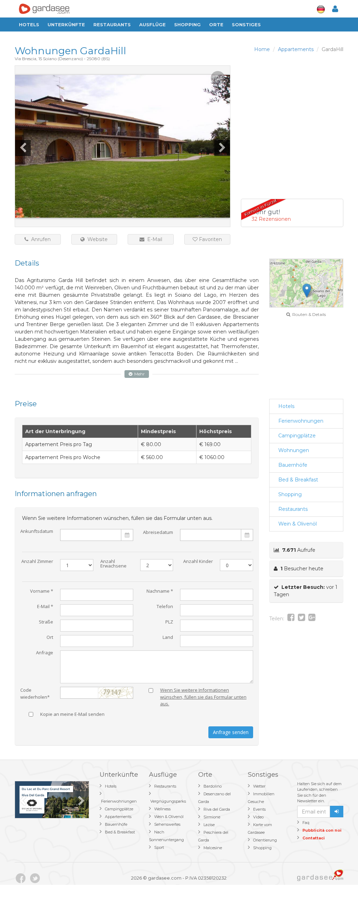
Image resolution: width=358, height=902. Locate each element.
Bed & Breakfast (298, 480)
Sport (159, 847)
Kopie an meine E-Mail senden (72, 714)
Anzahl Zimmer (37, 561)
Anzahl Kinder (198, 561)
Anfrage (44, 653)
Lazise (209, 824)
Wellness (162, 808)
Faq (305, 822)
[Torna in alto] (338, 882)
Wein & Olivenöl (297, 524)
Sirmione (211, 817)
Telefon (165, 606)
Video (258, 817)
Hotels (29, 24)
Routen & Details (308, 314)
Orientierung (265, 840)
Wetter (259, 786)
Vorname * (41, 591)
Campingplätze (297, 435)
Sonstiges (246, 24)
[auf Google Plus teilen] (312, 618)
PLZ (169, 622)
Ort (49, 637)
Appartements (118, 816)
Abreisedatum (158, 532)
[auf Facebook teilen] (291, 618)
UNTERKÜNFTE (66, 24)
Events (259, 809)
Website (96, 239)
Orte (216, 24)
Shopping (187, 24)
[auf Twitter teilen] (301, 618)
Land (168, 637)
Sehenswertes (167, 824)
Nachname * (159, 591)
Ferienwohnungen (300, 421)
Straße (46, 622)
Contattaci (313, 838)
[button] (306, 290)
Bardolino (212, 786)
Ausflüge (152, 24)
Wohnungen (293, 450)
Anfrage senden (231, 732)
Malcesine (212, 847)
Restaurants (112, 24)
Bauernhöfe (292, 465)
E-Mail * (45, 606)
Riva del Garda (216, 809)
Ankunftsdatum (36, 531)
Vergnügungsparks (168, 801)
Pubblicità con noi (322, 830)
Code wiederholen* (35, 692)
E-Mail (153, 239)
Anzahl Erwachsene (113, 564)
